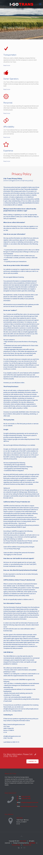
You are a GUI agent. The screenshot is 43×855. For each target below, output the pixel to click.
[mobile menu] (40, 4)
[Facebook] (21, 848)
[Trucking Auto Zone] (21, 4)
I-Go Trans (19, 818)
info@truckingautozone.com (12, 709)
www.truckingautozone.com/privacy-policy (18, 181)
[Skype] (19, 848)
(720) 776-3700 (7, 738)
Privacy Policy (16, 845)
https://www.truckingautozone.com (14, 724)
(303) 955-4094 (26, 798)
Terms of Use (27, 845)
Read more (6, 65)
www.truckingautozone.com (28, 806)
